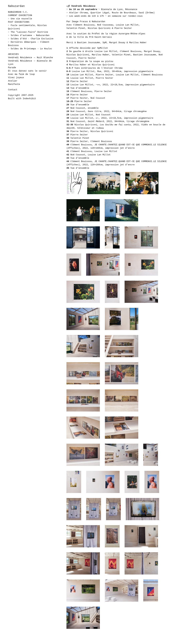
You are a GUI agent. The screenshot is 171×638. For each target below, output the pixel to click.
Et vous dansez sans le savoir (27, 71)
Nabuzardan (16, 6)
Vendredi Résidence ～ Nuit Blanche (30, 57)
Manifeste (14, 84)
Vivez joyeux (16, 77)
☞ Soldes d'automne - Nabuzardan (28, 35)
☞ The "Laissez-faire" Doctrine (28, 32)
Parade (12, 67)
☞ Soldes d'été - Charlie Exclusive (30, 39)
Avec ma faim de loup (21, 74)
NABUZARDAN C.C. (18, 12)
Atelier (12, 81)
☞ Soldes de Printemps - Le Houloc (30, 49)
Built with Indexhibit (22, 98)
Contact (12, 89)
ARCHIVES (13, 54)
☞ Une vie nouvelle (20, 19)
